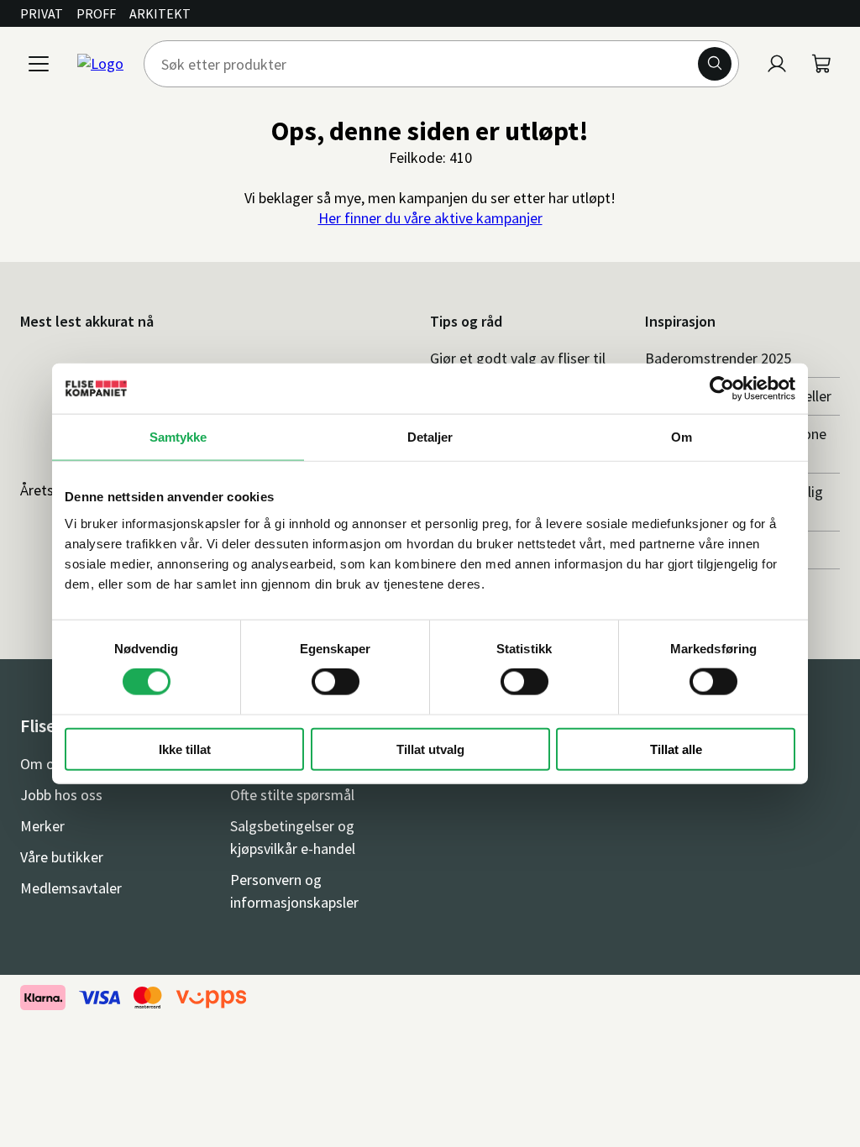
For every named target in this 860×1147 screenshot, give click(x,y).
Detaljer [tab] (430, 437)
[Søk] (715, 64)
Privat (41, 13)
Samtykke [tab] (178, 437)
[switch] (335, 681)
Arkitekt (160, 13)
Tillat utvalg (430, 748)
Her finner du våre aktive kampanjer (430, 218)
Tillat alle (676, 748)
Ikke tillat (185, 748)
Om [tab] (681, 437)
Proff (96, 13)
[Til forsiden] (100, 64)
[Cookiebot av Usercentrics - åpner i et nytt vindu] (721, 388)
